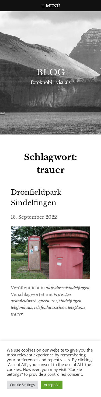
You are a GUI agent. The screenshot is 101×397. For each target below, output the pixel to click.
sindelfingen (70, 300)
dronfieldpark (23, 300)
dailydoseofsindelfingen (67, 287)
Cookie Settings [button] (22, 384)
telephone (76, 307)
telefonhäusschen (50, 307)
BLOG (50, 72)
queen (44, 300)
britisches (62, 294)
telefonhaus (21, 307)
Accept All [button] (51, 384)
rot (54, 300)
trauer (17, 314)
